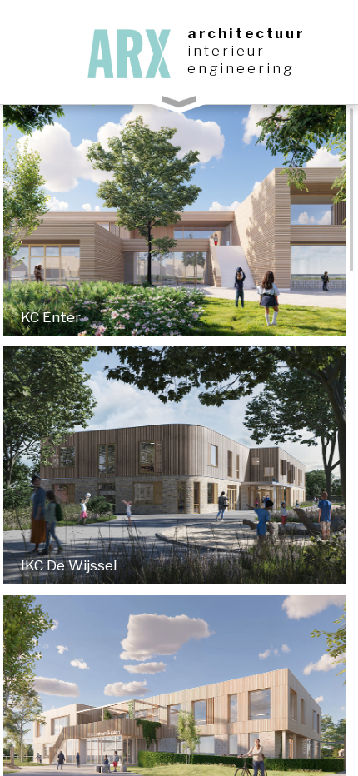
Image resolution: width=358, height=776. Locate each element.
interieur (226, 50)
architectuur (246, 33)
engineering (240, 68)
